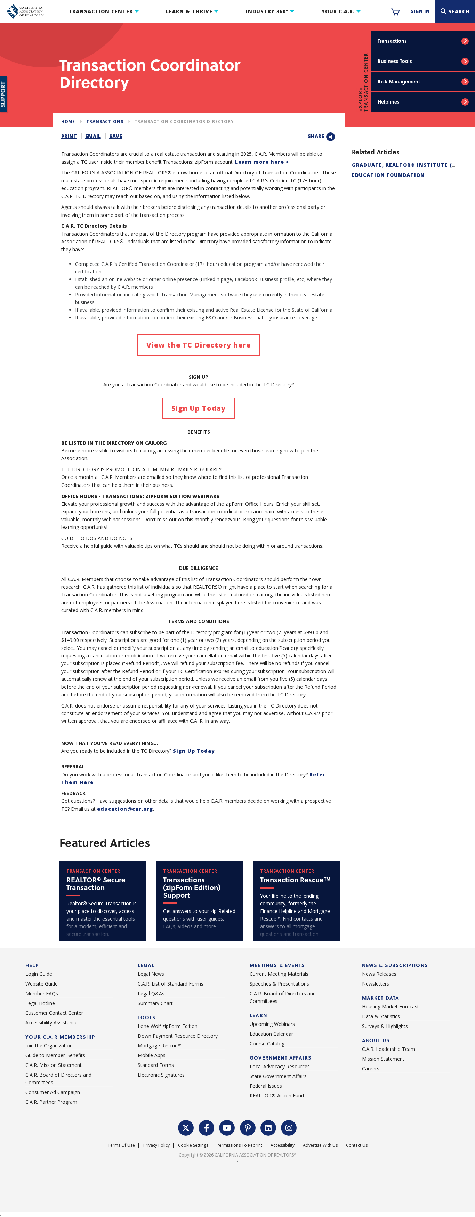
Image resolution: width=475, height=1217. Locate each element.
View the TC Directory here (198, 345)
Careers (370, 1068)
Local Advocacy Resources (280, 1066)
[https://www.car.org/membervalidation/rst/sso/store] (395, 11)
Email (93, 136)
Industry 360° (267, 11)
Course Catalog (267, 1043)
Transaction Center (101, 11)
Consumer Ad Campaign (52, 1092)
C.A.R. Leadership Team (388, 1049)
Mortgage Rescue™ (160, 1045)
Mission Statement (383, 1058)
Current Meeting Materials (279, 974)
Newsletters (375, 983)
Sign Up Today (198, 408)
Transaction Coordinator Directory (184, 121)
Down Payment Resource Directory (178, 1035)
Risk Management (399, 81)
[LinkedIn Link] (268, 1127)
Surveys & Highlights (385, 1026)
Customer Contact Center (54, 1013)
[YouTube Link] (227, 1127)
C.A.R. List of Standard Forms (170, 983)
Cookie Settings (193, 1145)
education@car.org (125, 809)
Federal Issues (266, 1086)
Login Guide (38, 974)
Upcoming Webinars (272, 1024)
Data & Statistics (381, 1016)
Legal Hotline (40, 1003)
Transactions (392, 40)
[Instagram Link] (289, 1127)
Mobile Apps (152, 1055)
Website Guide (41, 983)
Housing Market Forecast (390, 1006)
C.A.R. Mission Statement (53, 1065)
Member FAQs (41, 993)
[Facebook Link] (206, 1127)
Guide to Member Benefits (55, 1055)
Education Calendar (271, 1033)
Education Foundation (388, 175)
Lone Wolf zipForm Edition (168, 1026)
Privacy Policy (156, 1145)
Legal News (151, 974)
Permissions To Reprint (239, 1145)
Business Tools (395, 61)
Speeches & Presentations (279, 983)
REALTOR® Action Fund (277, 1095)
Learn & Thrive (189, 11)
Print (69, 136)
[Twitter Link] (186, 1127)
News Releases (379, 974)
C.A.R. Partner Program (51, 1101)
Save (115, 136)
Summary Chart (155, 1003)
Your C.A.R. (338, 11)
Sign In (420, 11)
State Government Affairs (278, 1076)
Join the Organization (49, 1045)
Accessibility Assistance (51, 1022)
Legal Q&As (151, 993)
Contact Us (357, 1145)
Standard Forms (156, 1065)
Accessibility (283, 1145)
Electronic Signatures (161, 1074)
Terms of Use (121, 1145)
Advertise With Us (320, 1145)
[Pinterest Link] (248, 1127)
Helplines (389, 101)
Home (68, 121)
